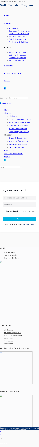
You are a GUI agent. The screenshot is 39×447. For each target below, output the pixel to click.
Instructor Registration (18, 141)
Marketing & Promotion (19, 126)
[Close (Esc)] (6, 443)
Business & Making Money (20, 119)
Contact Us (9, 151)
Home (7, 110)
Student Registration (18, 138)
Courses (7, 113)
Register (8, 135)
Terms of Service (10, 255)
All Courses (13, 116)
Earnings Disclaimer (12, 258)
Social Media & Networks (19, 122)
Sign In (7, 157)
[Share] (4, 443)
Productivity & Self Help (19, 132)
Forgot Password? (29, 211)
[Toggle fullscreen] (2, 443)
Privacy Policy (9, 252)
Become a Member (17, 147)
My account (8, 344)
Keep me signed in (13, 211)
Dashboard (8, 338)
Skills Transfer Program (16, 5)
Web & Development (18, 129)
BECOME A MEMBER (13, 154)
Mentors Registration (18, 144)
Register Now (28, 224)
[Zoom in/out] (1, 443)
